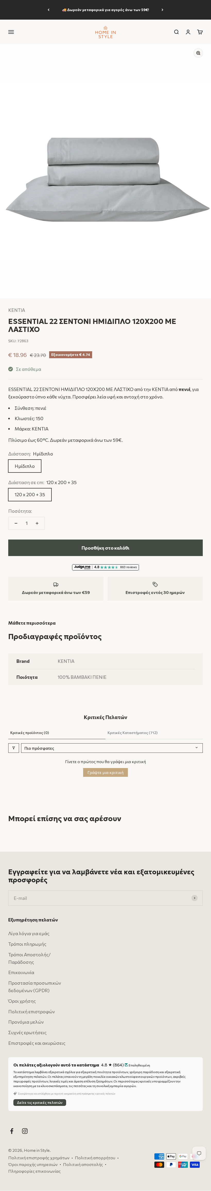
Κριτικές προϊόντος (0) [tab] (29, 732)
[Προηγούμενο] (48, 10)
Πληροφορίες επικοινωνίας (34, 1171)
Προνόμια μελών (26, 1022)
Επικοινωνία (21, 972)
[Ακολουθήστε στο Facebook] (11, 1131)
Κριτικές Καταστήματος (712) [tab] (132, 732)
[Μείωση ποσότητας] (15, 523)
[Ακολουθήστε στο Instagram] (24, 1131)
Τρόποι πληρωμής (27, 944)
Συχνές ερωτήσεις (27, 1032)
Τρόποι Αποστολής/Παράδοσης (29, 958)
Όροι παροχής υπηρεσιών (33, 1164)
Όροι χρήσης (22, 1001)
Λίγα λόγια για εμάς (28, 933)
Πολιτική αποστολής (83, 1164)
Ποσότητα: (20, 511)
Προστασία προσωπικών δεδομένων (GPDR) (34, 986)
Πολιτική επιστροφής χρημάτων (38, 1157)
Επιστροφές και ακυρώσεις (36, 1043)
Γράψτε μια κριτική (105, 772)
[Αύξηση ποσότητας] (37, 523)
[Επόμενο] (162, 10)
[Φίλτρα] (13, 748)
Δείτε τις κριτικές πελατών (40, 1102)
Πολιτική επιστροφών (31, 1011)
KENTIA (16, 310)
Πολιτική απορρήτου (95, 1157)
